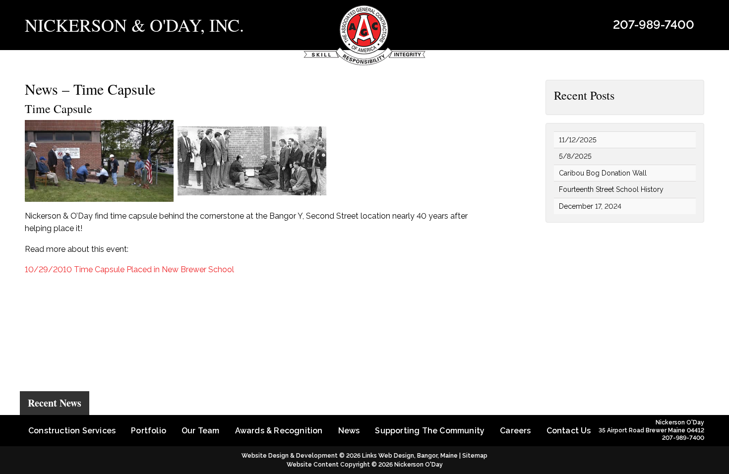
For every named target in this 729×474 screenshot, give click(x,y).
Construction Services (72, 430)
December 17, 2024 (590, 206)
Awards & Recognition (279, 430)
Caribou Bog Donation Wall (603, 173)
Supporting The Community (430, 430)
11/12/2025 (578, 140)
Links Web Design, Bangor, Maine (410, 455)
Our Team (201, 430)
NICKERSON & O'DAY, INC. (134, 25)
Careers (515, 430)
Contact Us (569, 430)
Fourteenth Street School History (611, 189)
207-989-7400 (653, 24)
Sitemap (474, 455)
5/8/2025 (575, 156)
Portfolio (148, 430)
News (349, 430)
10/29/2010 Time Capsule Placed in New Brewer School (129, 269)
